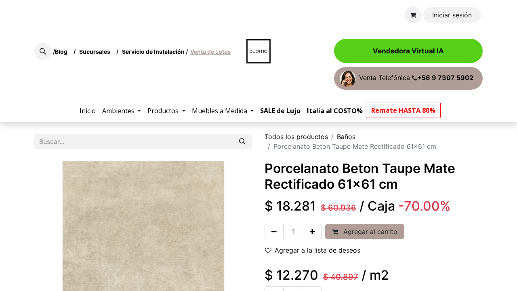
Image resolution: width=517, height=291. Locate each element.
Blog (62, 51)
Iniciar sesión (452, 15)
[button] (42, 51)
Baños (346, 137)
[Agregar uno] (312, 231)
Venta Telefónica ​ (416, 78)
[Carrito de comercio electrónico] (413, 14)
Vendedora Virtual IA (408, 51)
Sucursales (96, 51)
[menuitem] (87, 111)
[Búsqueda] (242, 141)
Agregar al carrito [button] (369, 232)
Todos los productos (296, 137)
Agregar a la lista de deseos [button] (317, 250)
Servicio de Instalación (153, 51)
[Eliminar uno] (274, 231)
